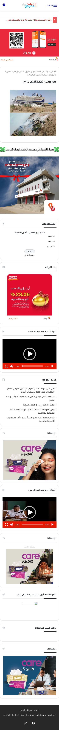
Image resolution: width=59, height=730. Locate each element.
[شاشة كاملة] (6, 366)
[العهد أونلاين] (29, 5)
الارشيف (7, 715)
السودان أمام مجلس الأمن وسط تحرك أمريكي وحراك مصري (30, 398)
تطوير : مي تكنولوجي (29, 710)
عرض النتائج (29, 255)
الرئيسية (50, 71)
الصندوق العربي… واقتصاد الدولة (39, 405)
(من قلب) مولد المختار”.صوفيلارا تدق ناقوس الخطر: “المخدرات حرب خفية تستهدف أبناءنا (31, 390)
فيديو (49, 246)
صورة (50, 236)
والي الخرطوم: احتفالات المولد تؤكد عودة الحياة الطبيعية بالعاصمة (32, 411)
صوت (50, 241)
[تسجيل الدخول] (4, 6)
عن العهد (51, 715)
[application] (29, 354)
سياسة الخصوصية (38, 715)
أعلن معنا (25, 715)
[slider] (32, 366)
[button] (29, 354)
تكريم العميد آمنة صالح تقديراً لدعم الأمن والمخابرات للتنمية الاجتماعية (31, 419)
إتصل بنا (15, 715)
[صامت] (11, 366)
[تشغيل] (52, 366)
